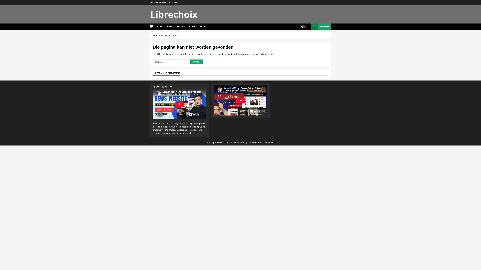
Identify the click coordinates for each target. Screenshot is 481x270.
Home (192, 26)
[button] (151, 26)
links (202, 26)
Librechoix (174, 14)
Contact (180, 26)
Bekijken (324, 26)
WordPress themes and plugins (190, 126)
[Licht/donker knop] (303, 26)
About (159, 26)
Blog (169, 26)
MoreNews (253, 142)
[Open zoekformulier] (309, 26)
